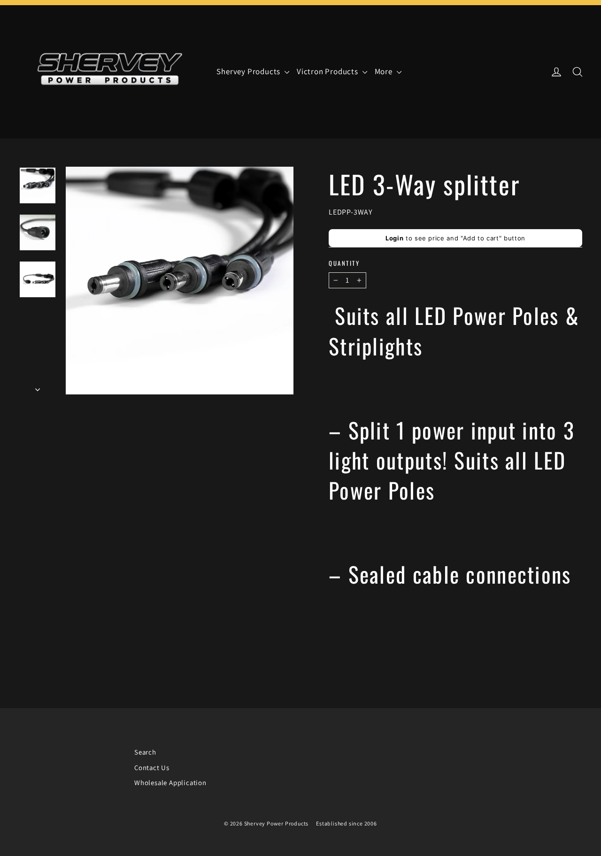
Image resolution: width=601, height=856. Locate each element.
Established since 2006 (346, 823)
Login (394, 238)
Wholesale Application (170, 782)
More (384, 71)
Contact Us (152, 767)
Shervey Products (249, 71)
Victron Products (328, 71)
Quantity (344, 263)
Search (145, 752)
